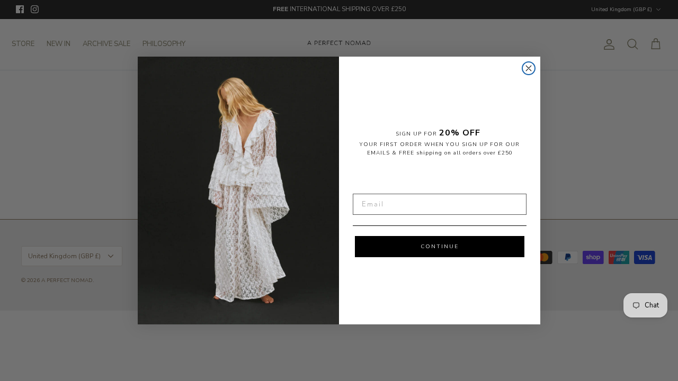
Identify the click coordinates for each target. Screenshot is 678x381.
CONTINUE (440, 246)
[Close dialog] (528, 68)
